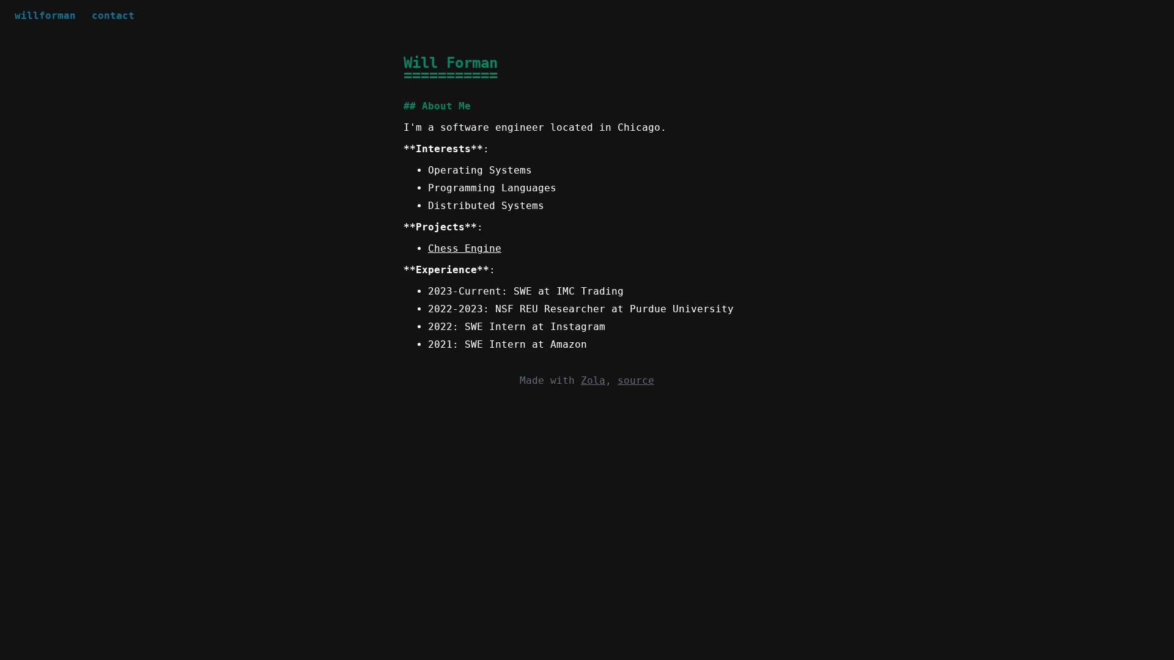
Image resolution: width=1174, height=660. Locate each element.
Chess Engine (464, 248)
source (636, 380)
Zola (593, 380)
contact (113, 15)
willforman (45, 15)
